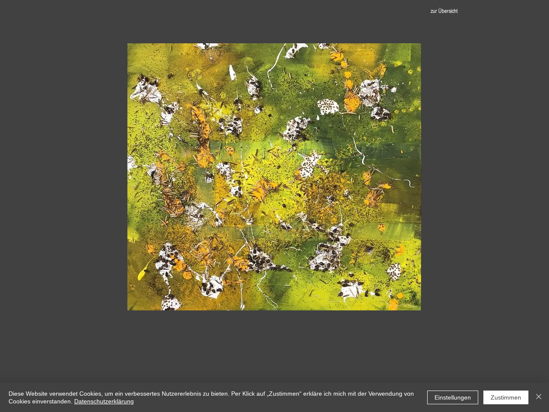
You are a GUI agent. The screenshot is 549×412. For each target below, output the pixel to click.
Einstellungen (452, 397)
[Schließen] (539, 397)
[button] (274, 176)
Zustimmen (506, 397)
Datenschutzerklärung (104, 401)
